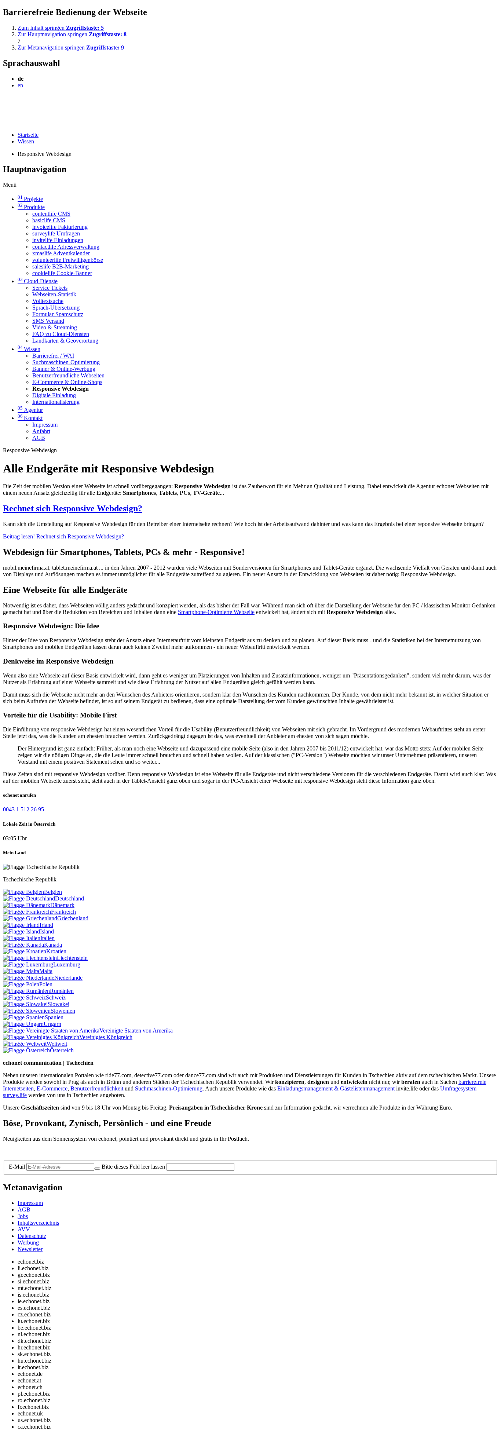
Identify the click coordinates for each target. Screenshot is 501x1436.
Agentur (30, 410)
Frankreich (63, 912)
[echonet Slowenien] (27, 1011)
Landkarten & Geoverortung (65, 340)
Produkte (31, 207)
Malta (45, 971)
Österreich (62, 1050)
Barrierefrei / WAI (53, 355)
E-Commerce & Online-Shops (67, 382)
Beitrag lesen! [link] (63, 536)
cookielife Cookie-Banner (62, 273)
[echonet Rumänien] (26, 991)
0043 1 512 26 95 (23, 809)
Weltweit (57, 1044)
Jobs (23, 1216)
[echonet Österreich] (26, 1050)
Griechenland (72, 918)
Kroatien (56, 951)
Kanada (53, 945)
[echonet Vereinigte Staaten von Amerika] (51, 1030)
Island (47, 931)
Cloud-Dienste (38, 281)
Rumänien (62, 991)
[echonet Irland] (21, 925)
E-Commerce (52, 1088)
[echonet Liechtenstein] (30, 958)
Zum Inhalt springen (61, 28)
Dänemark (62, 905)
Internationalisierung (56, 402)
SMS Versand (48, 321)
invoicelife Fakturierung (60, 227)
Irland (46, 925)
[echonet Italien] (21, 938)
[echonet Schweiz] (24, 997)
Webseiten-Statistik (54, 294)
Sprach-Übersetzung (56, 307)
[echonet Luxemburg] (28, 964)
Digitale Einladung (54, 395)
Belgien (53, 892)
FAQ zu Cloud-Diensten (60, 334)
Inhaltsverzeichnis (38, 1223)
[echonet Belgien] (23, 892)
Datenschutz (32, 1236)
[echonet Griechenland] (30, 918)
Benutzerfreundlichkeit (96, 1088)
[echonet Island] (21, 931)
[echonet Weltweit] (25, 1044)
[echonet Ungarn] (23, 1024)
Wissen (26, 141)
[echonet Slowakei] (25, 1004)
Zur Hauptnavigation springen (72, 34)
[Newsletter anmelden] (97, 1169)
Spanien (54, 1017)
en (20, 85)
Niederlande (68, 978)
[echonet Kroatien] (24, 951)
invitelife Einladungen (57, 240)
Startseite (28, 135)
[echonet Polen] (21, 984)
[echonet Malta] (21, 971)
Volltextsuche (47, 301)
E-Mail (17, 1166)
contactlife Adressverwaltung (65, 247)
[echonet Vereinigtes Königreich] (41, 1037)
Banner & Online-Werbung (63, 369)
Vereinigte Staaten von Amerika (136, 1030)
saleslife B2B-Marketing (60, 266)
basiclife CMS (48, 220)
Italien (47, 938)
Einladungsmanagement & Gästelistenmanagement (336, 1088)
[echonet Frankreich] (27, 912)
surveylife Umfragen (56, 233)
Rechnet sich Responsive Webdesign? (72, 508)
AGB (38, 438)
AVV (24, 1229)
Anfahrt (41, 431)
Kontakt (30, 418)
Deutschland (69, 898)
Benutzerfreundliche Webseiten (68, 375)
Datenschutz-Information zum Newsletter (50, 1151)
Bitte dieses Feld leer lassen (133, 1166)
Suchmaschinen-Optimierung (66, 362)
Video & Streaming (54, 327)
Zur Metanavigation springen (71, 47)
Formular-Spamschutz (57, 314)
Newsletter (30, 1249)
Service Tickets (49, 288)
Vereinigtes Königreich (105, 1037)
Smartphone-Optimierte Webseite (216, 612)
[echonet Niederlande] (28, 978)
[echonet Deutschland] (29, 898)
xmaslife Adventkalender (61, 253)
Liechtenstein (72, 958)
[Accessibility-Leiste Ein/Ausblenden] (5, 122)
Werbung (28, 1242)
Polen (45, 984)
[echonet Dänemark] (26, 905)
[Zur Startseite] (19, 103)
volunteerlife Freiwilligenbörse (67, 260)
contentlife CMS (51, 214)
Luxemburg (66, 964)
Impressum (45, 424)
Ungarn (52, 1024)
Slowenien (63, 1011)
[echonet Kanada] (23, 945)
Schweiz (56, 997)
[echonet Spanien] (24, 1017)
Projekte (30, 199)
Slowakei (58, 1004)
